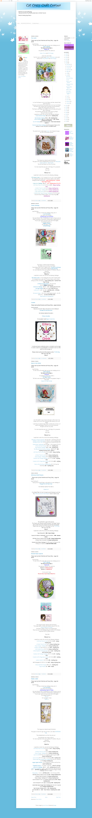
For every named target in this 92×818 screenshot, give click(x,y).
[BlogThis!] (49, 200)
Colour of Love (43, 53)
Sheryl (26, 57)
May (67, 96)
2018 (66, 109)
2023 (66, 59)
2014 (66, 116)
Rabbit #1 (47, 699)
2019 (66, 107)
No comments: (44, 358)
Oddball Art (46, 489)
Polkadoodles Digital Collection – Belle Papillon (50, 162)
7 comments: (43, 674)
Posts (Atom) (38, 799)
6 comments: (44, 299)
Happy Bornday (54, 268)
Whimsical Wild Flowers (37, 475)
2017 (66, 110)
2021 (66, 63)
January (68, 103)
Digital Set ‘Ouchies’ (48, 627)
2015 (66, 114)
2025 (66, 55)
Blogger (54, 805)
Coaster (33, 302)
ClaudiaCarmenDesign (56, 267)
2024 (66, 57)
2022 (66, 61)
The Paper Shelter (47, 377)
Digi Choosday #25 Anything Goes (46, 296)
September (68, 69)
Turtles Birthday (46, 226)
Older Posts (58, 797)
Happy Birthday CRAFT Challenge (71, 144)
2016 (66, 112)
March (67, 99)
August (67, 71)
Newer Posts (33, 797)
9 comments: (43, 200)
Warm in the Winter (36, 363)
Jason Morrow (45, 805)
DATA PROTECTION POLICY (26, 23)
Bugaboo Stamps (46, 223)
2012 (66, 119)
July (67, 73)
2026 (66, 54)
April (67, 98)
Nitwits (42, 627)
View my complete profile (22, 77)
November (68, 66)
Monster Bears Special (37, 553)
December (68, 64)
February (68, 101)
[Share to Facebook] (51, 200)
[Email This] (48, 200)
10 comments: (43, 470)
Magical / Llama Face (50, 319)
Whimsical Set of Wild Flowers (42, 494)
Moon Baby (68, 91)
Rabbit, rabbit (34, 678)
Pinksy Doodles (46, 316)
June (67, 75)
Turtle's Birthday (35, 205)
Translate (68, 40)
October (68, 68)
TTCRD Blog (56, 526)
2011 (66, 121)
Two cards (33, 38)
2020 (66, 105)
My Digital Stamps (36, 23)
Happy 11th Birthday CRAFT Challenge (72, 150)
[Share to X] (50, 200)
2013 (66, 118)
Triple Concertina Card (71, 155)
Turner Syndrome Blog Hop (72, 138)
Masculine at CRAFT (68, 93)
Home (18, 23)
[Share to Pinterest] (52, 200)
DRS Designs (51, 53)
